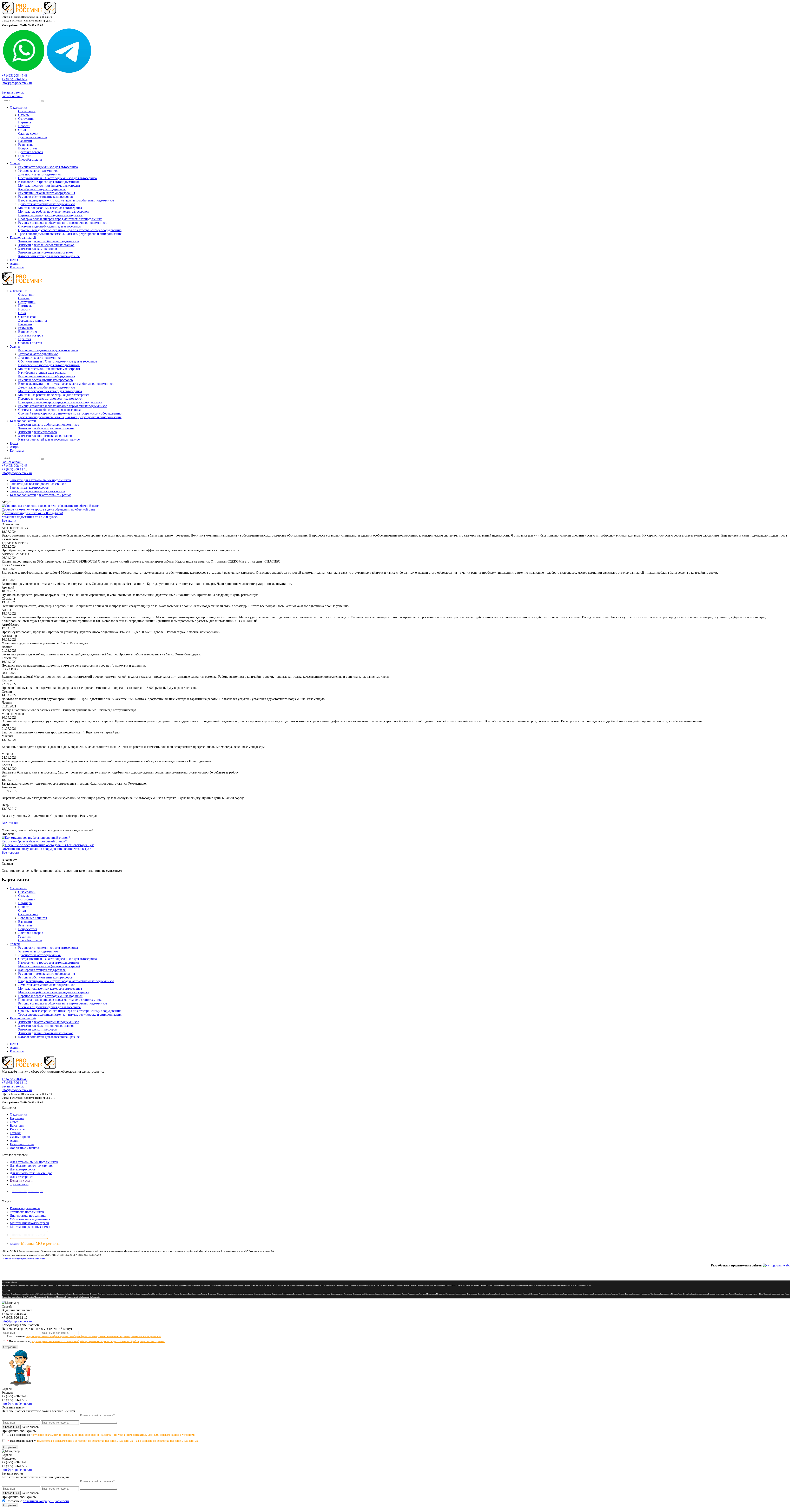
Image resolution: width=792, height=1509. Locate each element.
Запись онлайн (12, 96)
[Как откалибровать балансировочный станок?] (36, 837)
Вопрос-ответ (27, 148)
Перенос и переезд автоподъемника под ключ (50, 215)
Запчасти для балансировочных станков (46, 245)
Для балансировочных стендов (31, 1165)
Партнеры (25, 122)
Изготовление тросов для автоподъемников (49, 182)
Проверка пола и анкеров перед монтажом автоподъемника (60, 219)
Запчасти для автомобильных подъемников (48, 241)
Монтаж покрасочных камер (30, 1226)
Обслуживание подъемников (30, 1219)
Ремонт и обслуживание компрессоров (45, 196)
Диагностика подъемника (28, 1215)
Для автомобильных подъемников (34, 1162)
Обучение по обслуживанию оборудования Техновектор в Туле (46, 848)
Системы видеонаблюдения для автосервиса (49, 226)
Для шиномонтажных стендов (31, 1173)
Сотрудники (26, 118)
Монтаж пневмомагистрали (29, 1223)
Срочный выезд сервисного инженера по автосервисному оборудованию (69, 230)
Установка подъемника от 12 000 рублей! (31, 517)
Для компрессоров (23, 1169)
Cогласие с (38, 1501)
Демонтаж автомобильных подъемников (46, 204)
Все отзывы (10, 822)
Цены (14, 260)
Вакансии (25, 141)
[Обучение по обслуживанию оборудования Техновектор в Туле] (48, 845)
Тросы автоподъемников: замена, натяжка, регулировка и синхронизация (69, 234)
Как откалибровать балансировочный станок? (34, 841)
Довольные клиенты (32, 137)
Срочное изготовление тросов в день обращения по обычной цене (48, 509)
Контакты (17, 267)
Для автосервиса (21, 1177)
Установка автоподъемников (38, 170)
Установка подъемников (27, 1212)
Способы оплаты (30, 159)
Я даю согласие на (84, 1336)
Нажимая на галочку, (86, 1341)
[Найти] (42, 101)
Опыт (22, 129)
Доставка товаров (30, 152)
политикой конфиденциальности (46, 1501)
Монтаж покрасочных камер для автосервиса (50, 208)
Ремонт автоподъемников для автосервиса (48, 167)
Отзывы (23, 115)
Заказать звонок (13, 92)
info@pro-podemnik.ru (17, 83)
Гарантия (24, 156)
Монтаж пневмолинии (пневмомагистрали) (49, 185)
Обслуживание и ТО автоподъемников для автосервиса (57, 178)
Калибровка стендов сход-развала (42, 189)
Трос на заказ (19, 1184)
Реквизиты (25, 144)
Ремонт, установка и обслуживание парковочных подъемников (62, 222)
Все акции (9, 520)
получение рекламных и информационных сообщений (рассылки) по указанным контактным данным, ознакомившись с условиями (93, 1336)
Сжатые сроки (28, 133)
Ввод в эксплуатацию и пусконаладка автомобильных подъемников (66, 200)
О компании (18, 107)
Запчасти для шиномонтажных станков (45, 252)
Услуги (15, 163)
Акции (15, 263)
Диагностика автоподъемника (39, 174)
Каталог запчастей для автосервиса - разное (49, 256)
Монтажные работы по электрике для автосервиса (53, 211)
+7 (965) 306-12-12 (14, 79)
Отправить (9, 1347)
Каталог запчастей (23, 237)
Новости (24, 126)
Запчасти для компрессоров (37, 248)
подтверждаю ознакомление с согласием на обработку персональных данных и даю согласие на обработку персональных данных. (98, 1341)
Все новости (10, 852)
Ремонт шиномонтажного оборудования (46, 193)
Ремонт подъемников (25, 1208)
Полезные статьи (22, 1144)
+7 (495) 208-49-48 (14, 75)
